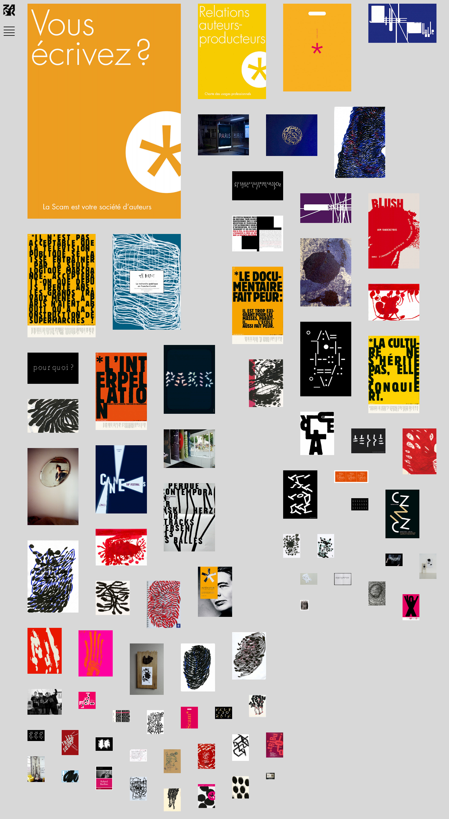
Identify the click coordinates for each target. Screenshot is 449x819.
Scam (43, 210)
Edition (90, 210)
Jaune (116, 210)
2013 (65, 210)
